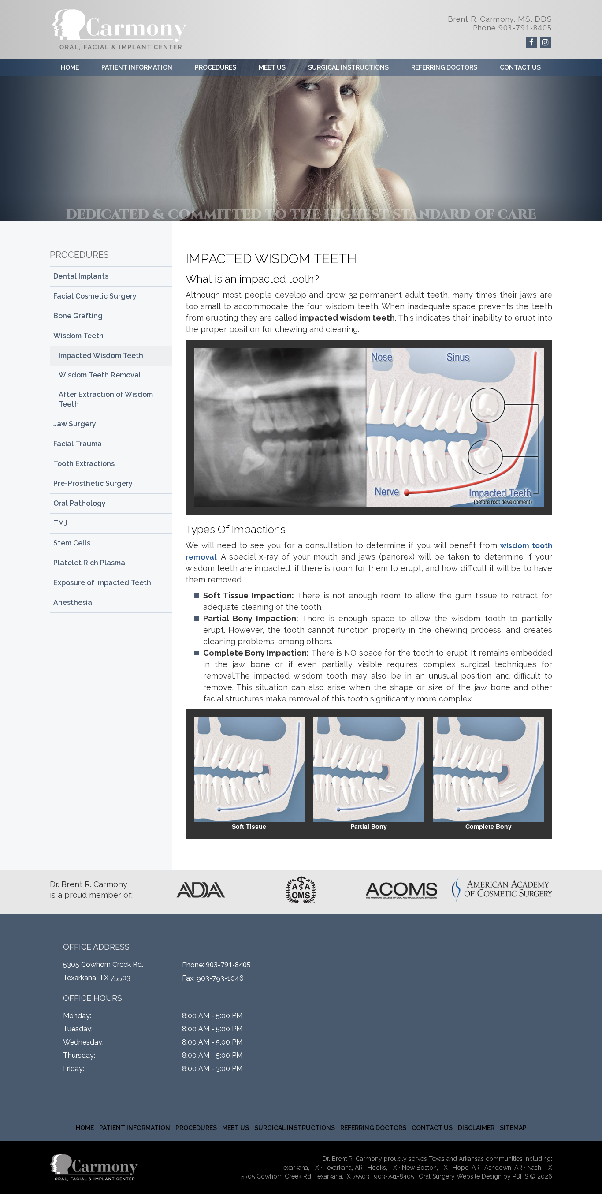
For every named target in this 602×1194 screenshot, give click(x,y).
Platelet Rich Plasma (89, 563)
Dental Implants (80, 276)
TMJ (60, 523)
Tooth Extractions (84, 463)
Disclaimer (476, 1127)
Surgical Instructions (348, 67)
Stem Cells (71, 543)
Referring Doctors (444, 67)
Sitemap (513, 1127)
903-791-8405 (525, 27)
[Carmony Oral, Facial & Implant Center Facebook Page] (531, 42)
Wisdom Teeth (78, 336)
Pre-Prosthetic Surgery (93, 483)
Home (70, 67)
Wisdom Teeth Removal (100, 375)
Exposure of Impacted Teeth (102, 582)
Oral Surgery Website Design (460, 1176)
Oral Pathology (79, 503)
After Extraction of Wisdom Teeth (106, 399)
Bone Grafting (78, 316)
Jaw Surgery (74, 424)
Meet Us (272, 67)
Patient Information (136, 67)
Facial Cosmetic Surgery (95, 296)
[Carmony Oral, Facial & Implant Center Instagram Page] (545, 42)
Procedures (215, 67)
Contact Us (520, 67)
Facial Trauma (77, 444)
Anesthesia (72, 602)
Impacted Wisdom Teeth (101, 355)
